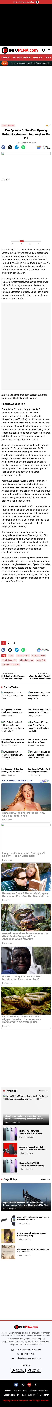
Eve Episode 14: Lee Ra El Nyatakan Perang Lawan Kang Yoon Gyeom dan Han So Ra (12, 740)
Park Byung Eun (27, 660)
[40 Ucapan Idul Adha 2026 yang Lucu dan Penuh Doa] (8, 1252)
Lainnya (42, 1091)
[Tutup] (37, 2)
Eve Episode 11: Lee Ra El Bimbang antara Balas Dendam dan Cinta (39, 770)
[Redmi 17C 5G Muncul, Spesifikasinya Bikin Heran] (10, 1134)
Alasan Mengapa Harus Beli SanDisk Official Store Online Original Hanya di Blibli (32, 1148)
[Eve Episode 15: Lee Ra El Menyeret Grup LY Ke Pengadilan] (39, 698)
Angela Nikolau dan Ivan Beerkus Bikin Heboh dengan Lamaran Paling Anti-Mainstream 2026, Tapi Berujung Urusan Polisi (25, 1203)
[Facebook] (3, 147)
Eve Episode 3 (23, 656)
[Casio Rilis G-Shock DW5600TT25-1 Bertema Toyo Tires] (8, 1220)
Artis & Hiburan (8, 125)
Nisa (17, 143)
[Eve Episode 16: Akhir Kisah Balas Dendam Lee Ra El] (12, 698)
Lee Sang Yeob (39, 656)
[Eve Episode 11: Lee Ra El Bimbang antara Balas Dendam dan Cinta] (39, 758)
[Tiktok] (36, 1385)
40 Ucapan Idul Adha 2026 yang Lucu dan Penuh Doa (33, 1250)
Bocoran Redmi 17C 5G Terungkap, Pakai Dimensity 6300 (31, 1164)
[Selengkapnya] (26, 1327)
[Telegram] (17, 147)
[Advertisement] (26, 95)
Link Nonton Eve (10, 660)
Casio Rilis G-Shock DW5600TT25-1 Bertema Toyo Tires (33, 1218)
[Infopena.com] (19, 50)
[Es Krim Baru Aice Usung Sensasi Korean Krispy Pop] (8, 1236)
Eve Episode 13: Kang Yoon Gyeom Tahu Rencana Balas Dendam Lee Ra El (38, 740)
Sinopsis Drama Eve (11, 665)
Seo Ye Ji (41, 660)
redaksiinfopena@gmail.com (28, 1358)
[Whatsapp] (23, 147)
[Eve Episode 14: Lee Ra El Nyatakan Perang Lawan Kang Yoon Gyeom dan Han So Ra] (12, 728)
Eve (18, 249)
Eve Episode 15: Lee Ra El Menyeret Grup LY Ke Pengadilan (39, 711)
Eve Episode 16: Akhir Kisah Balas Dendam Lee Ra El (12, 711)
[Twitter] (10, 147)
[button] (43, 50)
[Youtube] (29, 1385)
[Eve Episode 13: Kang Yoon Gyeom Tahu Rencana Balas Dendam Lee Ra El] (39, 728)
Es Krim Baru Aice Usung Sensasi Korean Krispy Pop (31, 1234)
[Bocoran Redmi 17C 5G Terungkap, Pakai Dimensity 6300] (10, 1166)
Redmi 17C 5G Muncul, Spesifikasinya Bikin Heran (31, 1132)
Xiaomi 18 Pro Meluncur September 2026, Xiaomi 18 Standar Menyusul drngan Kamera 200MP (24, 1117)
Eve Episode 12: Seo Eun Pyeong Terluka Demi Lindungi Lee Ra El (12, 770)
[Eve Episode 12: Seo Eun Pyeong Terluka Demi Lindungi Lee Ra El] (12, 758)
